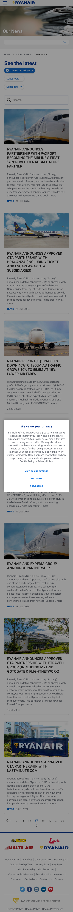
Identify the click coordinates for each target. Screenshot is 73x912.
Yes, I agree (36, 485)
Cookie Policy (27, 461)
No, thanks (36, 478)
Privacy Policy (45, 461)
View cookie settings (36, 470)
